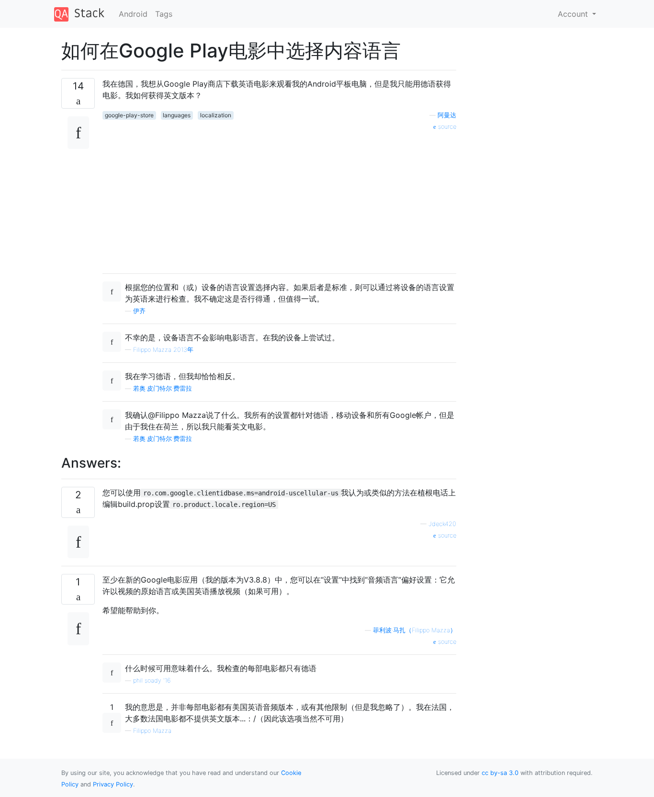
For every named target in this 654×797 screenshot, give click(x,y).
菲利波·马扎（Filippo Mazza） (414, 630)
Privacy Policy (113, 784)
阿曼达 (447, 115)
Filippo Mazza (152, 730)
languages (177, 115)
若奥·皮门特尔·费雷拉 (162, 388)
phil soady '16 (151, 680)
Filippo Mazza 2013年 (163, 349)
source (446, 126)
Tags (163, 14)
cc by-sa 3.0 (500, 772)
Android (133, 14)
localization (215, 115)
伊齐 (139, 310)
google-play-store (129, 115)
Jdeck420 (442, 524)
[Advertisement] (279, 199)
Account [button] (574, 14)
